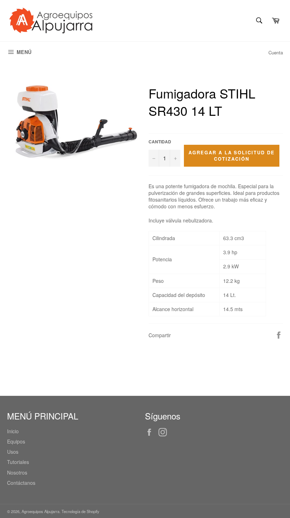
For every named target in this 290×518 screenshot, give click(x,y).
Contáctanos (21, 482)
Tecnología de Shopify (80, 511)
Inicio (13, 431)
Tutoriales (18, 461)
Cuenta (275, 52)
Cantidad (160, 142)
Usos (12, 451)
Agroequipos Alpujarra (40, 511)
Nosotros (17, 472)
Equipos (16, 441)
